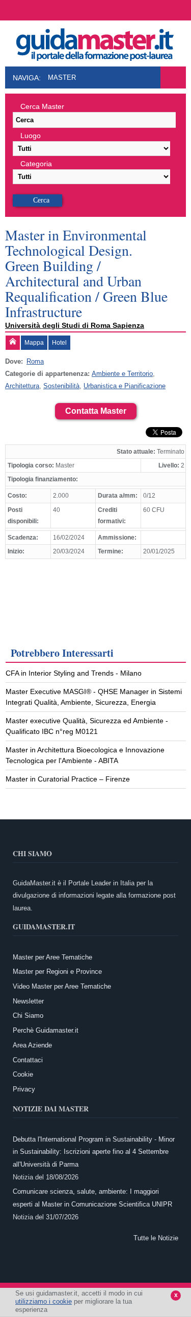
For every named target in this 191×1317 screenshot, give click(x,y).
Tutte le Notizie (155, 1238)
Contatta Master (95, 411)
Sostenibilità (61, 386)
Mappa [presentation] (34, 342)
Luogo (30, 135)
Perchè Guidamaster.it (45, 1030)
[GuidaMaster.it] (95, 42)
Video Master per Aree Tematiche (62, 986)
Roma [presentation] (35, 361)
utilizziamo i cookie (43, 1301)
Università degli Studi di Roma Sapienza (74, 325)
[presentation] (12, 342)
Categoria (36, 164)
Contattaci (28, 1060)
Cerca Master (42, 106)
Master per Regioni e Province (57, 971)
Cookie (23, 1074)
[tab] (13, 343)
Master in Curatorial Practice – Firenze (68, 779)
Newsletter (28, 1001)
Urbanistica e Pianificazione (125, 386)
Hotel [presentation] (59, 342)
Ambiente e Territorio (122, 373)
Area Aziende (32, 1045)
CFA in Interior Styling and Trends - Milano (74, 673)
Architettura (22, 386)
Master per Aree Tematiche (52, 957)
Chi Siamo (28, 1015)
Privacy (24, 1089)
